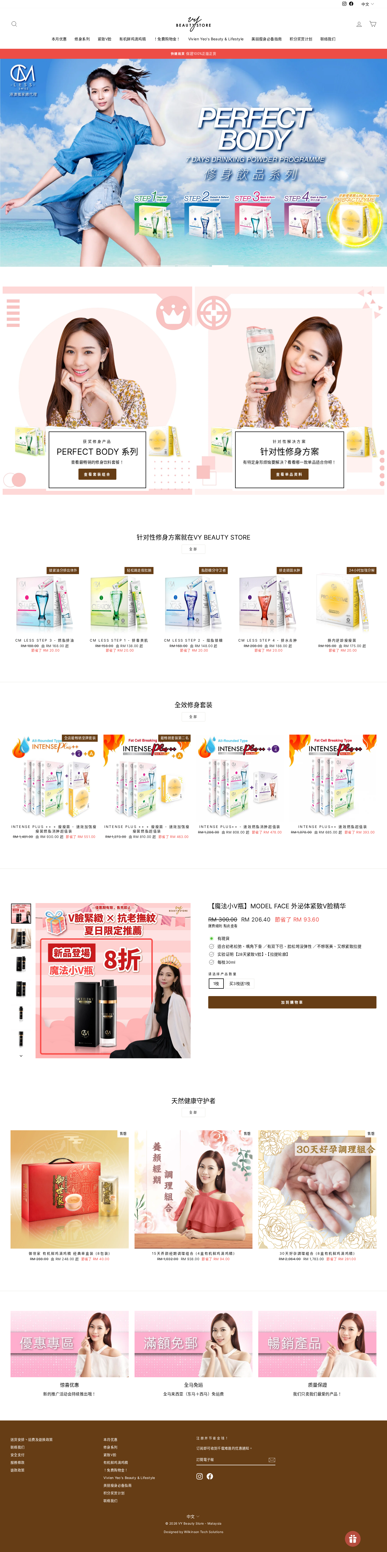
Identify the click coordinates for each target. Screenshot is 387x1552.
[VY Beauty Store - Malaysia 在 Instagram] (199, 1476)
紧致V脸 (105, 39)
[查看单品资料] (289, 391)
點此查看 (231, 926)
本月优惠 (59, 39)
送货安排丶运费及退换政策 (32, 1440)
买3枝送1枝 (239, 983)
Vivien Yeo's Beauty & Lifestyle (216, 39)
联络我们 (328, 39)
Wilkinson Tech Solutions (203, 1532)
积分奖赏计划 (301, 39)
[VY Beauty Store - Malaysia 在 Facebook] (210, 1476)
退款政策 (18, 1470)
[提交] (272, 1460)
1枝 (216, 983)
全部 (193, 549)
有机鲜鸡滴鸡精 (132, 39)
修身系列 (82, 39)
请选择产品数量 (222, 974)
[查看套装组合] (97, 391)
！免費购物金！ (167, 39)
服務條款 (18, 1462)
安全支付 (18, 1455)
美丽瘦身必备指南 (266, 39)
